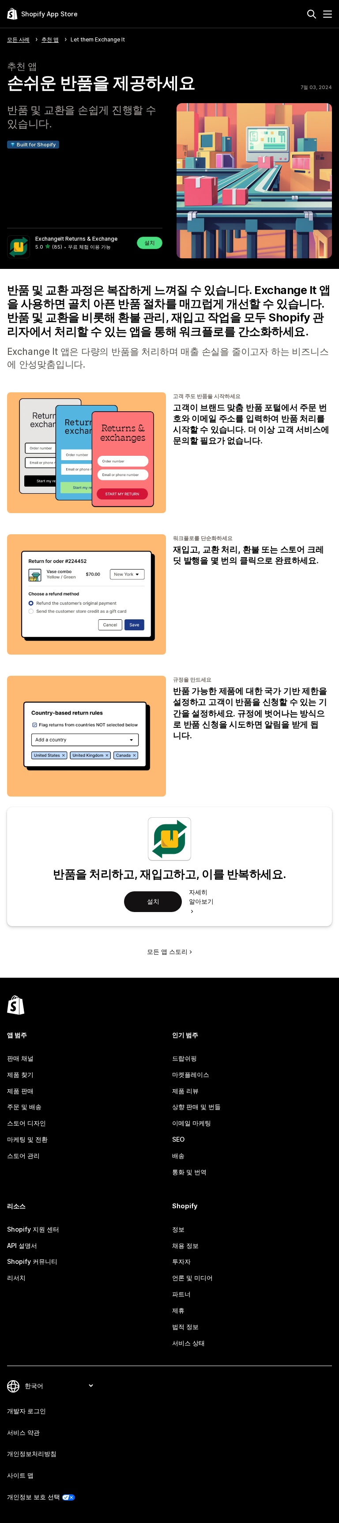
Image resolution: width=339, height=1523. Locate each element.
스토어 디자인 (26, 1123)
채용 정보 (185, 1245)
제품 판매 (20, 1091)
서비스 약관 (23, 1432)
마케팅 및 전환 (27, 1139)
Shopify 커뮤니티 (32, 1261)
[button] (84, 246)
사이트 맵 (20, 1475)
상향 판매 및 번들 (196, 1106)
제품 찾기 (20, 1074)
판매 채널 (20, 1058)
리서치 (16, 1277)
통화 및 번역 (189, 1172)
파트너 (181, 1294)
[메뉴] (327, 14)
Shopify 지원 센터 (33, 1229)
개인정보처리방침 (31, 1453)
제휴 (178, 1310)
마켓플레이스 (190, 1074)
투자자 (181, 1261)
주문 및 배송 (24, 1106)
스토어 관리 (23, 1155)
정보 (178, 1229)
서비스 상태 (188, 1343)
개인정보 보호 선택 (33, 1497)
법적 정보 (185, 1326)
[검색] (311, 14)
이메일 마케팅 (191, 1123)
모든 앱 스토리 (167, 951)
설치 (149, 242)
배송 (178, 1155)
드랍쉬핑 (184, 1058)
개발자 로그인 (26, 1411)
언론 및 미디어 (192, 1277)
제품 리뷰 (185, 1091)
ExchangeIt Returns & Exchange (76, 238)
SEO (178, 1139)
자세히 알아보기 (201, 896)
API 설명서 (22, 1245)
